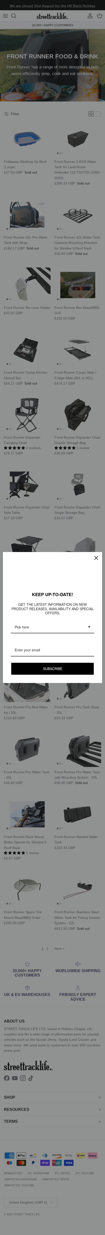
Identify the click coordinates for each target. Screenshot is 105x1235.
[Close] (96, 558)
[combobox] (52, 627)
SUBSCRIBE (52, 668)
